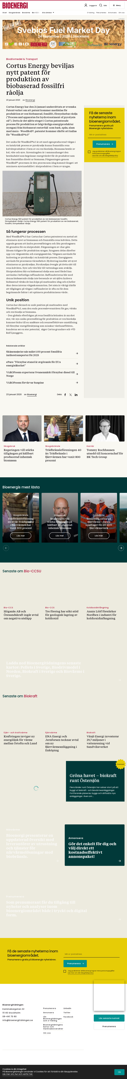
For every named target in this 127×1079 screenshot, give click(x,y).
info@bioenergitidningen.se (17, 1020)
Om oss (122, 13)
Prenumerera (101, 13)
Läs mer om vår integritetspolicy (105, 155)
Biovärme (26, 13)
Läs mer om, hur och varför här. (17, 1074)
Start (4, 13)
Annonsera (112, 13)
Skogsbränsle (14, 13)
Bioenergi (30, 100)
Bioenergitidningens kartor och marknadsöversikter (53, 1027)
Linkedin (67, 1008)
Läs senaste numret (109, 1018)
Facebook (68, 1017)
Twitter (67, 1013)
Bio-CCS (35, 13)
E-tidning (91, 13)
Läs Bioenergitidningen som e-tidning (52, 1019)
